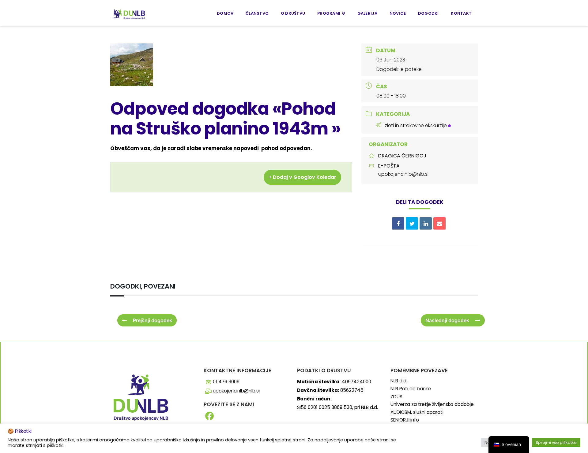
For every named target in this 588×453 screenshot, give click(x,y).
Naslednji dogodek (447, 320)
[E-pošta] (439, 223)
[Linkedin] (426, 223)
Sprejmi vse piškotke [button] (556, 442)
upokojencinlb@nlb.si (403, 174)
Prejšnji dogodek (152, 320)
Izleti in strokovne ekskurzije (415, 125)
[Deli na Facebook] (398, 223)
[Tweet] (412, 223)
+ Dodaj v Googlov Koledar (302, 177)
